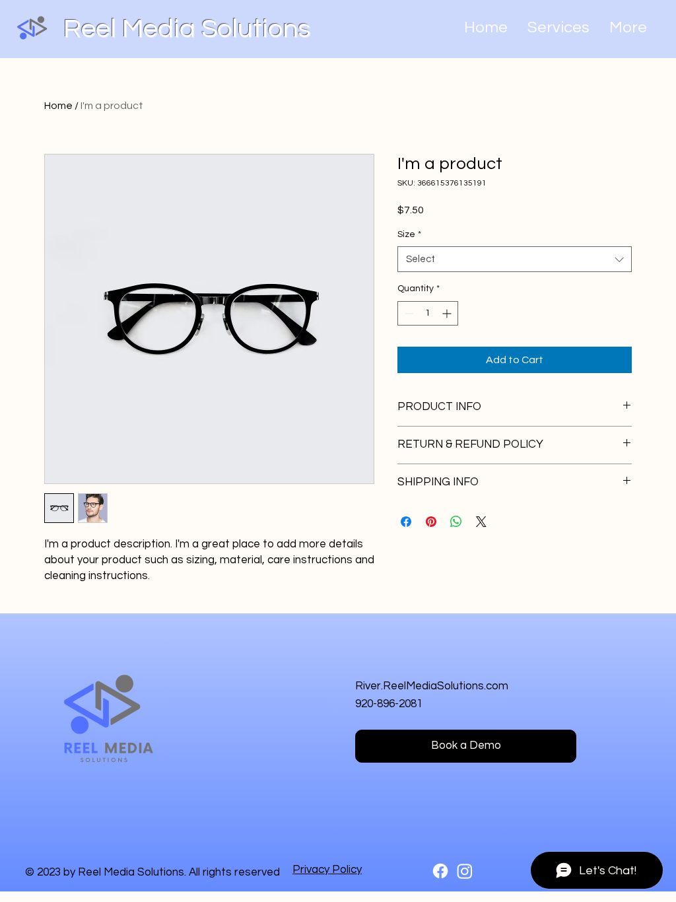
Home (58, 105)
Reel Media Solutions (186, 28)
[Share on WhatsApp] (456, 522)
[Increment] (448, 313)
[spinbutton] (428, 313)
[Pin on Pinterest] (431, 522)
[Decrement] (407, 313)
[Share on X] (481, 522)
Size (409, 234)
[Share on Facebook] (406, 522)
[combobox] (514, 259)
